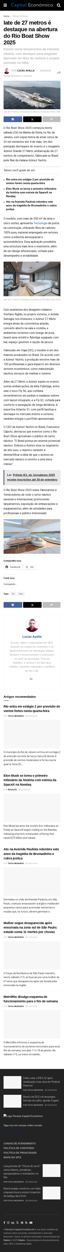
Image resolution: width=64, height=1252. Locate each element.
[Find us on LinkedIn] (13, 1223)
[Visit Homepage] (31, 5)
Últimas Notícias (20, 16)
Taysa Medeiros (16, 716)
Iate (21, 594)
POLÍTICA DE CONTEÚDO (19, 1148)
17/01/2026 (32, 937)
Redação (12, 790)
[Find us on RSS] (22, 1132)
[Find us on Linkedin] (16, 1132)
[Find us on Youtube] (31, 1223)
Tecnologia (40, 223)
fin (13, 594)
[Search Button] (58, 5)
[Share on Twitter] (32, 119)
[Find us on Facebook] (4, 1132)
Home (6, 16)
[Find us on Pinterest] (22, 1223)
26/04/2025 (45, 70)
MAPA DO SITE (12, 1157)
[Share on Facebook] (13, 119)
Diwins (7, 1240)
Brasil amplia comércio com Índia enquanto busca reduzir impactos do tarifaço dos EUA (22, 1192)
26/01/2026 (32, 863)
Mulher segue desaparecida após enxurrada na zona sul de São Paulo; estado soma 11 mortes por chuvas (30, 927)
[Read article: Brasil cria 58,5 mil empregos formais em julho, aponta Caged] (12, 1101)
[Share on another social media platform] (51, 119)
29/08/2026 (52, 1090)
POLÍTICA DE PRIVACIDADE (20, 1152)
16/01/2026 (32, 1006)
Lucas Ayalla (25, 70)
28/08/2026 (32, 1182)
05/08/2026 (32, 716)
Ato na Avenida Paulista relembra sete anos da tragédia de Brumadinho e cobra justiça (31, 205)
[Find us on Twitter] (17, 1223)
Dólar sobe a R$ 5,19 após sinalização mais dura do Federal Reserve (41, 1081)
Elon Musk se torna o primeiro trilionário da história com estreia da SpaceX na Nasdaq (31, 192)
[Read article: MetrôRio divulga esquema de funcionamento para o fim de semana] (32, 1024)
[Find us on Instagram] (10, 1132)
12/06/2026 (25, 790)
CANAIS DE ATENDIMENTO (20, 1143)
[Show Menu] (5, 5)
